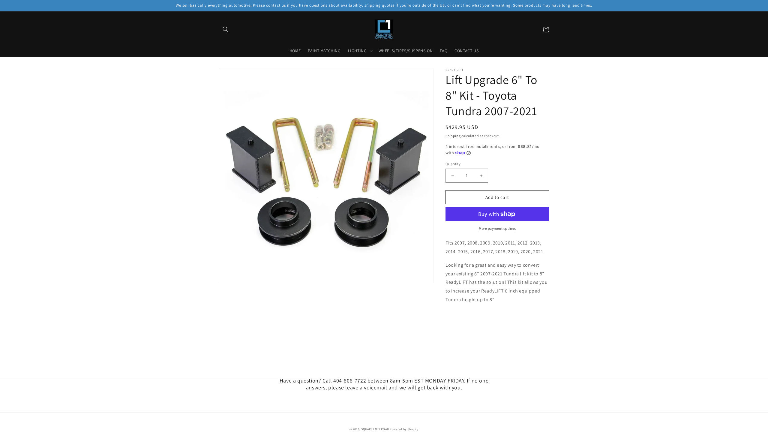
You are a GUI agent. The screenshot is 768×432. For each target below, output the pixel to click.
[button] (225, 29)
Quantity (453, 163)
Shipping (453, 136)
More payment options (497, 228)
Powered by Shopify (404, 429)
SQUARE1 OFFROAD (375, 429)
